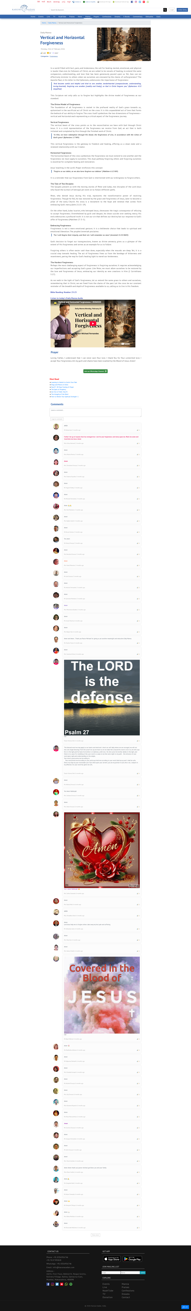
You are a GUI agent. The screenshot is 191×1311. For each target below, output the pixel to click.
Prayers (96, 16)
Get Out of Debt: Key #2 (59, 392)
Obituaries (149, 16)
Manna (87, 16)
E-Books (126, 16)
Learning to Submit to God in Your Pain (64, 382)
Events (41, 16)
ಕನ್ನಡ (69, 2)
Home (33, 16)
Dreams (117, 16)
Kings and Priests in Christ (59, 385)
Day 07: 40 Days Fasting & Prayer (62, 387)
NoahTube (62, 16)
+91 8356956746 (60, 1257)
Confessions (106, 16)
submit (143, 1273)
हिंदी (38, 2)
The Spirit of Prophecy (58, 389)
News (80, 16)
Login (172, 10)
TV (54, 16)
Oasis (158, 16)
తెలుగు (49, 2)
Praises (72, 16)
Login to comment (57, 419)
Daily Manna (52, 23)
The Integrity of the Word (59, 394)
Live (48, 16)
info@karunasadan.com (63, 1267)
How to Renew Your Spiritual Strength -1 (64, 397)
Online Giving (182, 10)
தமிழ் (64, 2)
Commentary (137, 16)
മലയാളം (56, 2)
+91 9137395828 (53, 1260)
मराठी (43, 2)
